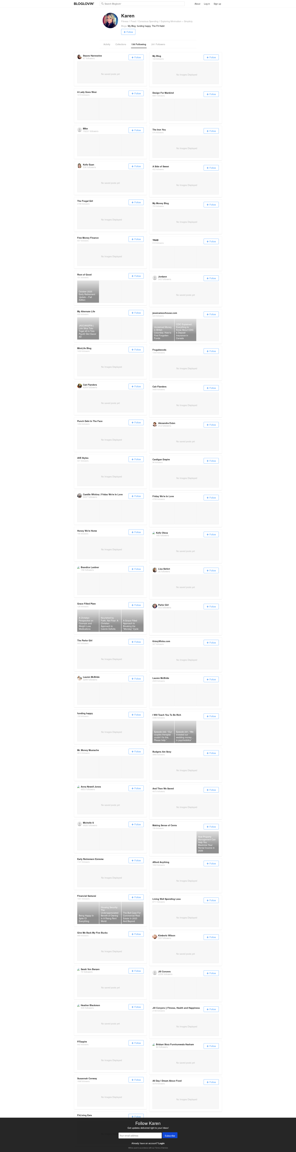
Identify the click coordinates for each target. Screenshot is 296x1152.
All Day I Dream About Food (167, 1080)
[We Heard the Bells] (163, 110)
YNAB (155, 240)
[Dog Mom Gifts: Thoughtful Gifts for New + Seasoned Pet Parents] (163, 695)
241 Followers (158, 44)
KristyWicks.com (161, 641)
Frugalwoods (159, 349)
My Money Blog (160, 203)
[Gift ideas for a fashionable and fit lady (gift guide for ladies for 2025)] (88, 109)
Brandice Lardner (90, 567)
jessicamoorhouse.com (164, 312)
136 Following (138, 44)
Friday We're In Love (163, 496)
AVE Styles (82, 457)
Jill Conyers (164, 971)
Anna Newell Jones (91, 786)
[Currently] (185, 110)
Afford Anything (160, 862)
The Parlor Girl (84, 640)
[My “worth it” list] (132, 109)
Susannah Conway (87, 1078)
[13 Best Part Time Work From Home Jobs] (185, 842)
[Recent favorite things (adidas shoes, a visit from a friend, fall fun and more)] (110, 109)
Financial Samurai (86, 895)
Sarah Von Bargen (90, 969)
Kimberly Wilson (166, 935)
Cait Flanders (90, 384)
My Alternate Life (86, 311)
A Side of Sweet (160, 166)
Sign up (217, 3)
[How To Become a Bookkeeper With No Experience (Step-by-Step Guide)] (163, 842)
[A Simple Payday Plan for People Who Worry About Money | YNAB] (185, 257)
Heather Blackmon (90, 1005)
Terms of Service (161, 1147)
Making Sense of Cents (164, 825)
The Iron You (159, 129)
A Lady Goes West (87, 92)
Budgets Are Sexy (161, 751)
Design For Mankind (163, 92)
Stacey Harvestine (92, 55)
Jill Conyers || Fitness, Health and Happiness (176, 1007)
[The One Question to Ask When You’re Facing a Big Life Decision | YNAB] (208, 257)
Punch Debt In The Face (90, 421)
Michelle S (88, 822)
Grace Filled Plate (86, 603)
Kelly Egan (88, 164)
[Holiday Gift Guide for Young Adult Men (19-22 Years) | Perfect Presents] (185, 695)
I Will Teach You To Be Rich (166, 714)
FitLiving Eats (84, 1115)
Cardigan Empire (161, 459)
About (197, 3)
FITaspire (82, 1041)
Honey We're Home (87, 530)
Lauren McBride (91, 676)
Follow (130, 31)
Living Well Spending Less (166, 898)
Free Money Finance (88, 237)
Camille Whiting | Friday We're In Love (103, 494)
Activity (106, 44)
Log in (207, 3)
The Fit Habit (158, 25)
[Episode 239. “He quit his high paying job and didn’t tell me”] (208, 732)
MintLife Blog (84, 348)
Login (161, 1143)
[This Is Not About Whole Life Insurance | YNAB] (163, 257)
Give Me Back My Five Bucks (92, 932)
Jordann (162, 276)
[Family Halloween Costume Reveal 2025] (163, 513)
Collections (120, 44)
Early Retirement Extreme (90, 859)
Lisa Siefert (164, 568)
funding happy (144, 25)
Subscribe (170, 1135)
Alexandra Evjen (166, 423)
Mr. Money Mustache (88, 750)
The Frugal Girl (85, 200)
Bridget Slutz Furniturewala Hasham (175, 1044)
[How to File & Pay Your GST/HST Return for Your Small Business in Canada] (208, 330)
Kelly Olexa (162, 532)
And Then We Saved (163, 788)
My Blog (132, 25)
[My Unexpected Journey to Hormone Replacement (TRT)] (88, 767)
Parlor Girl (163, 604)
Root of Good (84, 274)
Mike (85, 128)
